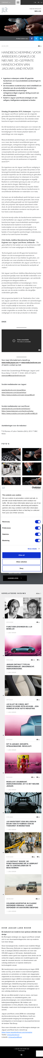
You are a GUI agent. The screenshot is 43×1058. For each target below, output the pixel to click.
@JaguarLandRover (15, 1037)
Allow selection (21, 562)
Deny (21, 568)
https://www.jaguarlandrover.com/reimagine (17, 1032)
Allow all (21, 555)
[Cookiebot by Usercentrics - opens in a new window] (32, 488)
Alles (38, 593)
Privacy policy (21, 1050)
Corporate (5, 2)
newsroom (35, 10)
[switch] (38, 528)
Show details (32, 549)
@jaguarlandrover (13, 1035)
